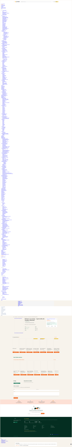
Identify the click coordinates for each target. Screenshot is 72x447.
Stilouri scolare (4, 148)
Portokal (17, 1)
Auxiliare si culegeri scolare (5, 277)
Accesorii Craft (4, 172)
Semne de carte (4, 240)
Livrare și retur (34, 426)
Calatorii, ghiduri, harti (4, 27)
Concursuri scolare (4, 117)
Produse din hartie (3, 215)
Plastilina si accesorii (4, 169)
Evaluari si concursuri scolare (5, 99)
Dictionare (2, 131)
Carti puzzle (3, 181)
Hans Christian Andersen (27, 321)
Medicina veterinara (4, 69)
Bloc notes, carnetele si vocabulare (6, 146)
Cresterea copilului (4, 18)
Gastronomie (3, 25)
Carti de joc (3, 183)
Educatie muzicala (3, 137)
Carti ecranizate (3, 87)
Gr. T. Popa (3, 297)
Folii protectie (3, 221)
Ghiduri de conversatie (4, 94)
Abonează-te (42, 413)
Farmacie (3, 293)
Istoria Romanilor (5, 58)
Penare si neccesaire (4, 289)
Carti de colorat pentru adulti (5, 28)
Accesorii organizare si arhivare (5, 220)
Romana (3, 120)
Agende (3, 214)
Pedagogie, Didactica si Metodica (5, 102)
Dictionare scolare (4, 282)
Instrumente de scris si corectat (5, 139)
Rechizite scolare (4, 12)
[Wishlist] (53, 1)
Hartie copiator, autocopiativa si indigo (6, 216)
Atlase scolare (3, 101)
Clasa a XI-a (3, 112)
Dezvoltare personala (4, 16)
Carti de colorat (4, 182)
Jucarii (3, 201)
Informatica (3, 80)
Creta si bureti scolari (4, 174)
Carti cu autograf (3, 86)
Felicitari (3, 248)
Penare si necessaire (4, 141)
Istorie (3, 122)
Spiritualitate (3, 29)
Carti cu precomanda (20, 305)
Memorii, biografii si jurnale (5, 17)
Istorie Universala (5, 59)
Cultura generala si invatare (4, 45)
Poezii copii (3, 179)
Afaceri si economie (4, 21)
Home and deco (3, 252)
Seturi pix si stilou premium (5, 236)
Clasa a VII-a (3, 110)
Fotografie (3, 61)
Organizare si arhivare (4, 211)
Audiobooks (3, 24)
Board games (3, 203)
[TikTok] (16, 422)
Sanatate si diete (4, 30)
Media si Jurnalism (4, 56)
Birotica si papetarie (4, 14)
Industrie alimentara (4, 83)
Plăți (33, 427)
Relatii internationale (4, 57)
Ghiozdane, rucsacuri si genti (4, 161)
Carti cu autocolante (3, 193)
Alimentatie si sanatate (4, 50)
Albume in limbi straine (4, 66)
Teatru (3, 64)
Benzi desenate (4, 271)
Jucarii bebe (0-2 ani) (4, 207)
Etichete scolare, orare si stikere (5, 147)
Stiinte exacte (3, 81)
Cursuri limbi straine (4, 60)
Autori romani (3, 31)
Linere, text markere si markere (5, 152)
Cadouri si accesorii (3, 239)
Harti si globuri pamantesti (4, 175)
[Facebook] (14, 422)
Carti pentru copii (20, 302)
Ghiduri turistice (4, 92)
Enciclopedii (3, 46)
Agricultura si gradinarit (4, 84)
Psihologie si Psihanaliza (4, 42)
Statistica (3, 76)
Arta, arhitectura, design (4, 19)
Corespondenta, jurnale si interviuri (6, 44)
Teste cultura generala (4, 47)
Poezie (3, 40)
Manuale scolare (4, 98)
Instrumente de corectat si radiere (6, 150)
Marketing (3, 74)
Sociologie (3, 55)
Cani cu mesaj (3, 246)
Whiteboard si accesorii (4, 225)
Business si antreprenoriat (5, 79)
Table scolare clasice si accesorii (5, 226)
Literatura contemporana (6, 32)
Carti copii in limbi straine (5, 178)
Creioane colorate (4, 160)
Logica (3, 125)
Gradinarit (3, 90)
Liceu (3, 115)
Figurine (3, 206)
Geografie (3, 129)
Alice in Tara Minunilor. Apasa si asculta (43, 349)
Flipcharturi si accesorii (4, 224)
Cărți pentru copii (25, 427)
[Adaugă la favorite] (13, 347)
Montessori (2, 6)
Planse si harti (3, 104)
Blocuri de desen (4, 158)
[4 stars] (18, 388)
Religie (3, 22)
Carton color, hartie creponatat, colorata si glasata (7, 173)
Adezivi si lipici (4, 171)
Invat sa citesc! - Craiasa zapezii (16, 371)
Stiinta (3, 82)
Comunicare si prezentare (4, 223)
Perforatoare (3, 230)
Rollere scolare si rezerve (5, 151)
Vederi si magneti (4, 247)
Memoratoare (3, 103)
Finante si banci (4, 75)
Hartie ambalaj (4, 218)
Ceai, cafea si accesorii (4, 243)
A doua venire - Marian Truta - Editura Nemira (36, 349)
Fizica (3, 126)
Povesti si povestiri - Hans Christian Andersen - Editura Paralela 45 (44, 371)
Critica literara (3, 52)
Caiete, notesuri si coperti (5, 138)
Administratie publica (4, 77)
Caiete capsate (4, 145)
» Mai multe (54, 359)
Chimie (3, 121)
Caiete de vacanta (4, 116)
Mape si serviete (4, 234)
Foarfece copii (3, 170)
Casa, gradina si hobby (4, 26)
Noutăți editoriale (25, 426)
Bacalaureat (3, 100)
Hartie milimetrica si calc (5, 155)
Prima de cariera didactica (26, 429)
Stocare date (3, 228)
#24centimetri (14, 348)
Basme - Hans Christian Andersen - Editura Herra (30, 371)
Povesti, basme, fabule (3, 189)
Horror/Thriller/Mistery (6, 37)
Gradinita (2, 135)
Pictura (3, 63)
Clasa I (3, 106)
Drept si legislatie (3, 71)
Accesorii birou (4, 213)
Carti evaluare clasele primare (5, 118)
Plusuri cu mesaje (4, 249)
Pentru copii (5, 39)
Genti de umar (3, 165)
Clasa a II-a (3, 107)
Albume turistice (4, 93)
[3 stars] (17, 388)
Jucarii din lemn (4, 208)
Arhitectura (3, 65)
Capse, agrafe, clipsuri (4, 232)
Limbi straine (3, 132)
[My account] (54, 1)
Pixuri (3, 149)
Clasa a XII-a (3, 113)
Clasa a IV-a (3, 108)
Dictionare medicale (4, 70)
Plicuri (3, 217)
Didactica (3, 134)
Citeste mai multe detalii (25, 445)
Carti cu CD (2, 199)
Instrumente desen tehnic (5, 156)
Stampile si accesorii (4, 233)
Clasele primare (4, 114)
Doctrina (3, 72)
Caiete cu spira (4, 144)
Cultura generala (3, 196)
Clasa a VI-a (3, 109)
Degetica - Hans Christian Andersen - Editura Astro (50, 371)
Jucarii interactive (4, 209)
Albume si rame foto (4, 242)
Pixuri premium (4, 235)
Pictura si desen (4, 140)
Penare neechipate (4, 167)
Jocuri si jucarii (4, 13)
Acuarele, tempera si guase (5, 157)
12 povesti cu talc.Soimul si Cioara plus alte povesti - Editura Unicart (23, 349)
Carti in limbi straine (4, 38)
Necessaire (3, 168)
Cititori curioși (43, 427)
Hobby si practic (4, 91)
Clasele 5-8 (5, 163)
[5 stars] (19, 388)
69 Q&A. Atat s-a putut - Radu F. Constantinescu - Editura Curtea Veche (29, 349)
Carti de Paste (3, 185)
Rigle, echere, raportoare (5, 153)
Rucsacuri (3, 164)
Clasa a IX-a (3, 111)
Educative (3, 202)
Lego (2, 204)
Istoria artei (3, 62)
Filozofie (3, 53)
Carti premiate (3, 23)
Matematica (3, 119)
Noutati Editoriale (3, 5)
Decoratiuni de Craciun (4, 245)
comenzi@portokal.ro (52, 426)
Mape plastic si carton (4, 222)
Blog (1, 8)
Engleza (3, 123)
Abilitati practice (4, 142)
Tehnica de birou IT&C (4, 212)
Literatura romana (4, 177)
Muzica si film (2, 253)
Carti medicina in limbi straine (5, 294)
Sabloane (3, 154)
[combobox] (23, 1)
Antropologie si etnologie (5, 51)
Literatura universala (4, 176)
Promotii (2, 4)
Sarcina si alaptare (4, 49)
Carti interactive (4, 180)
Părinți (42, 426)
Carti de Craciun (4, 186)
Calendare (3, 241)
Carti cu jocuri (3, 184)
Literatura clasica (5, 35)
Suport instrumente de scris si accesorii (6, 231)
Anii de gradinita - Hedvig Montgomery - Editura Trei (49, 349)
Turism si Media (4, 78)
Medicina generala (4, 68)
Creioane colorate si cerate (5, 159)
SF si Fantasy (5, 34)
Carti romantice (5, 33)
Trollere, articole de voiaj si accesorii (6, 244)
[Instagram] (15, 422)
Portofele (3, 237)
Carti (2, 11)
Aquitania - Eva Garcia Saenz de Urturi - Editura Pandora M (57, 349)
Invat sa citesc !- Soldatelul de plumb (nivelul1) (22, 371)
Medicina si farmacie (3, 7)
